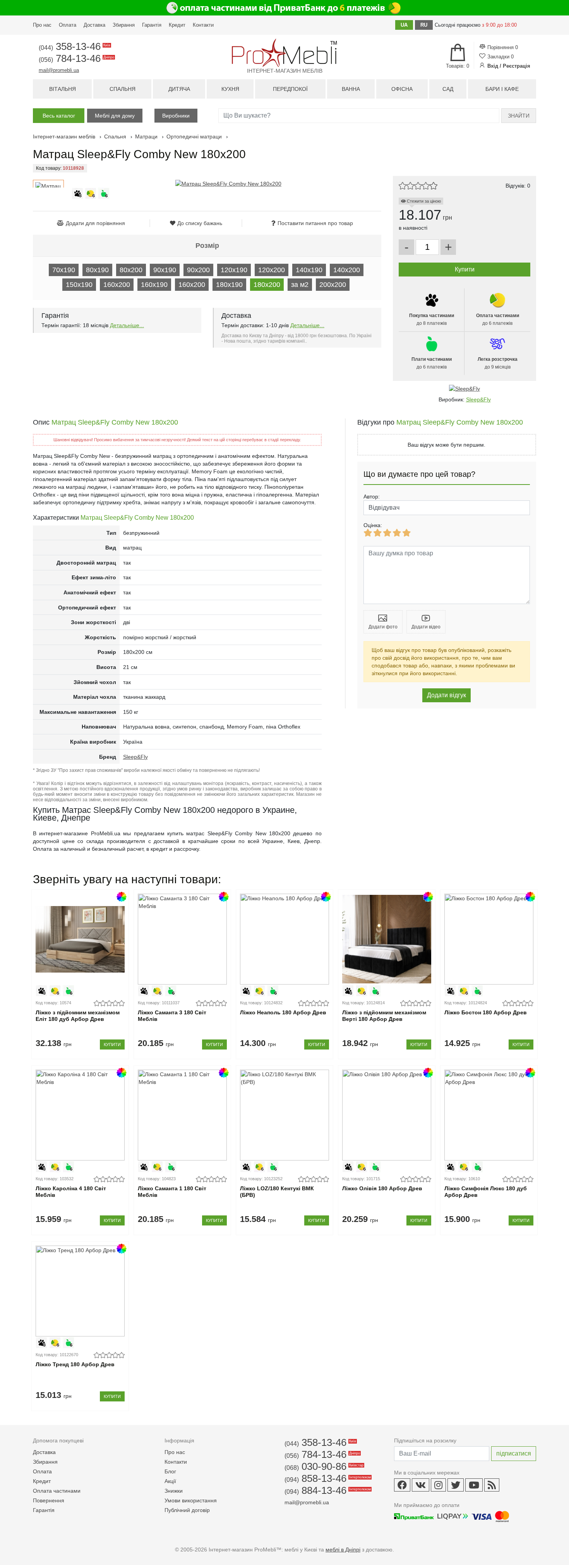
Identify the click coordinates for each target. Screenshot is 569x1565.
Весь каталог (59, 116)
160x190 (154, 284)
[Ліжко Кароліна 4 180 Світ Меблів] (80, 1115)
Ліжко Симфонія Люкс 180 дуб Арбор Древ (485, 1191)
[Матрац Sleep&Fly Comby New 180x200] (228, 184)
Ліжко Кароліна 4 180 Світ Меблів (71, 1191)
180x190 (229, 284)
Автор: (371, 496)
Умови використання (191, 1500)
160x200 (116, 284)
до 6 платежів (497, 319)
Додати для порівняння (95, 223)
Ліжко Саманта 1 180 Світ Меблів (172, 1191)
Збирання (124, 25)
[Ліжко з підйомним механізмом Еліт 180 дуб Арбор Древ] (80, 939)
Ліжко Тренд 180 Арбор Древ (75, 1364)
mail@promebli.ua (59, 70)
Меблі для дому (115, 116)
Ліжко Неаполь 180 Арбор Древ (283, 1012)
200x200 (332, 284)
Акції (170, 1481)
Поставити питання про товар (315, 223)
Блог (170, 1471)
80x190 (97, 270)
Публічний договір (187, 1510)
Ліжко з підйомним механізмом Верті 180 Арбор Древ (384, 1015)
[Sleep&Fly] (464, 389)
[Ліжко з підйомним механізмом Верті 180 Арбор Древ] (386, 939)
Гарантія (151, 25)
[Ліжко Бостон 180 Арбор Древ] (488, 939)
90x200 (198, 270)
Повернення (48, 1500)
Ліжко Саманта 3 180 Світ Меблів (172, 1015)
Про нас (42, 25)
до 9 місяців (498, 363)
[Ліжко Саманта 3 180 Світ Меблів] (182, 939)
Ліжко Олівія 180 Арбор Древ (382, 1188)
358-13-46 (74, 46)
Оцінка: (372, 525)
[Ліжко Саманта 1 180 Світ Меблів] (182, 1115)
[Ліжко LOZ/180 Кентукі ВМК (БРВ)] (284, 1115)
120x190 (234, 270)
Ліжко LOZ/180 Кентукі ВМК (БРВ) (277, 1191)
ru (423, 25)
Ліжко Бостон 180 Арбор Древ (485, 1012)
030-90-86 (323, 1466)
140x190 (309, 270)
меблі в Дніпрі (343, 1549)
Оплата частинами (57, 1491)
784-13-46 (76, 58)
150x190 (79, 284)
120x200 (271, 270)
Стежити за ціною (423, 201)
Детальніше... (127, 325)
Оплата (67, 25)
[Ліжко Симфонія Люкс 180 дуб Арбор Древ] (488, 1115)
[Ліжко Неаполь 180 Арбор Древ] (284, 939)
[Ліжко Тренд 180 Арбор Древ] (80, 1291)
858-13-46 (327, 1478)
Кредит (177, 25)
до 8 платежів (431, 319)
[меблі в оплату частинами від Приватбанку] (284, 7)
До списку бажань (199, 223)
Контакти (203, 25)
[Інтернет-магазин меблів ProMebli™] (284, 53)
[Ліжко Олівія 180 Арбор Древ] (386, 1115)
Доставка (94, 25)
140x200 (346, 270)
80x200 (131, 270)
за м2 (299, 284)
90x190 (164, 270)
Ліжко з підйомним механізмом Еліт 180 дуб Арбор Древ (78, 1015)
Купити (112, 1044)
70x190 (63, 270)
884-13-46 (327, 1490)
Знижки (174, 1491)
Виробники (176, 116)
